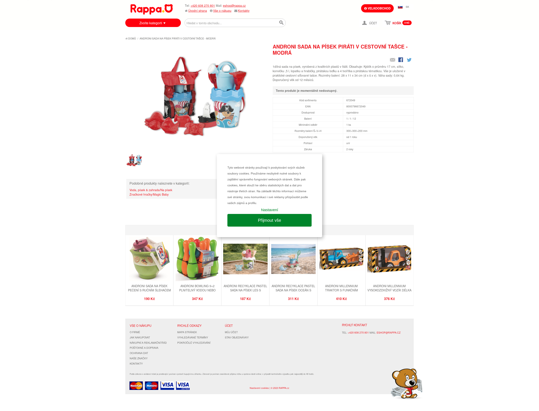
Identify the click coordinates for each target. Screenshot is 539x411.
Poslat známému (392, 60)
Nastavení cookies (259, 387)
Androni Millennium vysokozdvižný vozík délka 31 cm (389, 290)
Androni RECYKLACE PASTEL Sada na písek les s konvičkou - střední (245, 290)
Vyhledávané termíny (192, 337)
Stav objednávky (237, 337)
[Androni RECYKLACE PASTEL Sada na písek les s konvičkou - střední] (245, 259)
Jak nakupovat (140, 337)
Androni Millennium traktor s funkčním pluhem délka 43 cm (341, 290)
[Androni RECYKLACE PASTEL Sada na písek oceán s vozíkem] (293, 259)
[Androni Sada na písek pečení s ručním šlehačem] (149, 259)
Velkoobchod (379, 8)
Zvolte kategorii (150, 22)
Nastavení (269, 210)
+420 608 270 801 (203, 5)
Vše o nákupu (222, 10)
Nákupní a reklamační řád (148, 342)
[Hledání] (281, 23)
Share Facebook (401, 60)
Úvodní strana (197, 10)
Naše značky (139, 358)
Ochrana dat (139, 353)
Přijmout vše (269, 220)
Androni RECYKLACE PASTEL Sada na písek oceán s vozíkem (293, 290)
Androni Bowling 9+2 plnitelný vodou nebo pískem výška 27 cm (197, 290)
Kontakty (243, 10)
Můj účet (231, 332)
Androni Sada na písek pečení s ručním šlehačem (149, 288)
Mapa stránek (187, 332)
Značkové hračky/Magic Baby (149, 194)
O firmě (135, 332)
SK (407, 7)
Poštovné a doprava (144, 347)
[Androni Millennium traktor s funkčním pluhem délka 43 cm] (341, 259)
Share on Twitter (409, 60)
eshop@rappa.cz (234, 5)
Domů (132, 38)
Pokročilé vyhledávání (193, 342)
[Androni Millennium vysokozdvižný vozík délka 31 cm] (389, 259)
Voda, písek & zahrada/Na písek (150, 190)
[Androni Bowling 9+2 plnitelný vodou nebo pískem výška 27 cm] (197, 259)
